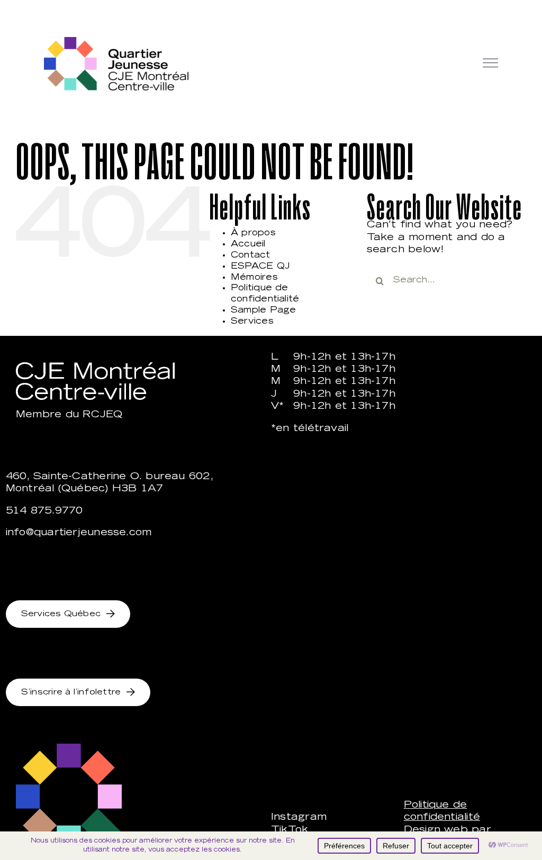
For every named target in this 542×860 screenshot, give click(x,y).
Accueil (248, 244)
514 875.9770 (44, 511)
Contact (250, 255)
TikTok (289, 830)
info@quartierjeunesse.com (79, 533)
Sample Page (263, 310)
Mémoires (254, 277)
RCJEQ (102, 415)
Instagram (299, 817)
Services (252, 321)
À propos (253, 233)
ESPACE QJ (260, 266)
